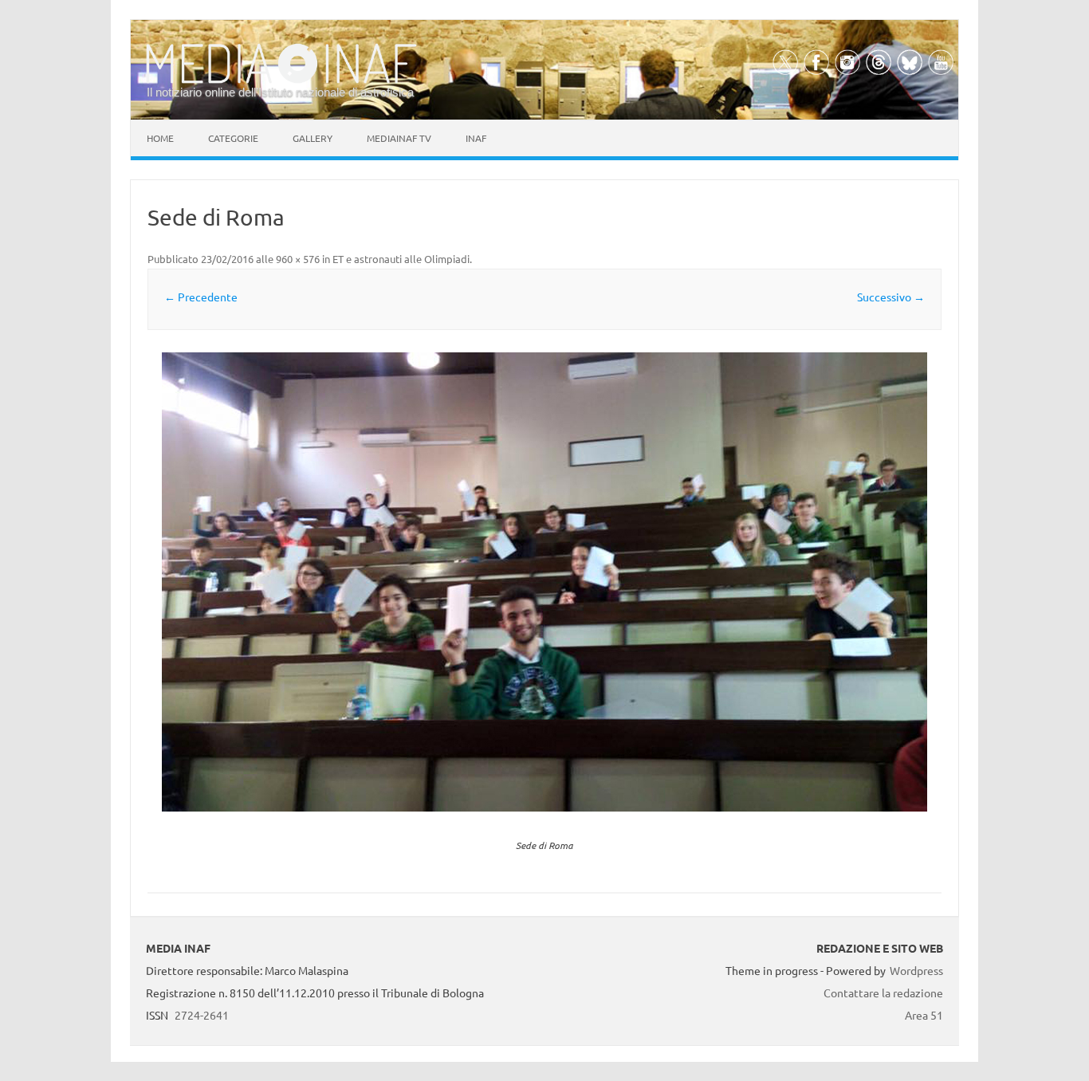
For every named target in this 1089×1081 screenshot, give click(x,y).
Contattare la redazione (883, 992)
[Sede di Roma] (544, 582)
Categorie (233, 138)
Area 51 (924, 1015)
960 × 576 (298, 258)
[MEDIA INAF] (281, 80)
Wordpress (916, 970)
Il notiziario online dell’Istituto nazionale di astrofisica (280, 92)
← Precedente (201, 296)
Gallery (312, 138)
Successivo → (891, 296)
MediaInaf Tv (399, 138)
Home (160, 138)
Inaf (476, 138)
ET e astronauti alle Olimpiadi (401, 258)
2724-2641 (202, 1015)
